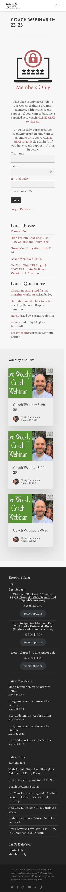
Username (17, 153)
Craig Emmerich (19, 701)
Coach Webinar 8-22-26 (26, 258)
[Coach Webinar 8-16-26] (30, 460)
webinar (16, 322)
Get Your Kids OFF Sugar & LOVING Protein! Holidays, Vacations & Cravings (29, 269)
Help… (15, 315)
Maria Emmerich (19, 686)
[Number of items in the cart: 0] (11, 584)
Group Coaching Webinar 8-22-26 (30, 780)
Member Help (17, 854)
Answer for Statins (39, 715)
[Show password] (50, 171)
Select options (33, 613)
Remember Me (23, 191)
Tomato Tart (19, 231)
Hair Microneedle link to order (31, 301)
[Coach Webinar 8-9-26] (30, 520)
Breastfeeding (20, 332)
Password (17, 166)
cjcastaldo (15, 715)
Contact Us (15, 850)
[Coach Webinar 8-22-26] (30, 397)
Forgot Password (22, 209)
